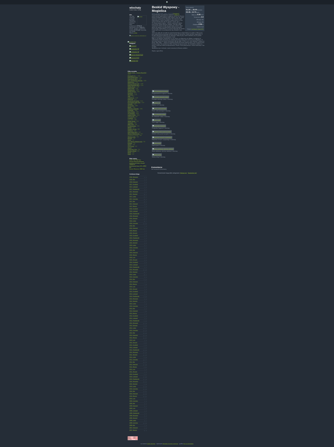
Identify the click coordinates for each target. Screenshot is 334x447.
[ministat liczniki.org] (133, 439)
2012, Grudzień (133, 315)
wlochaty (135, 7)
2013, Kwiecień (133, 311)
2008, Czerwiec (133, 423)
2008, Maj (132, 425)
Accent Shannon (137, 169)
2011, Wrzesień (133, 352)
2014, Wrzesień (133, 269)
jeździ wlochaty (151, 443)
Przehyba (130, 93)
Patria (129, 154)
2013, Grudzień (133, 291)
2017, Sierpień (133, 194)
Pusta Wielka (131, 112)
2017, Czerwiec (133, 199)
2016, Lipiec (132, 221)
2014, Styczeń (133, 289)
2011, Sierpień (133, 354)
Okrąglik (130, 104)
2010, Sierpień (133, 384)
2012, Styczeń (133, 342)
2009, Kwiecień (133, 405)
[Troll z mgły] (156, 120)
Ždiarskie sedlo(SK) (133, 109)
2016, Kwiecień (133, 228)
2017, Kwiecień (133, 204)
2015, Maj (132, 250)
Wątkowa (130, 130)
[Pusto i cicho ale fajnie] (159, 108)
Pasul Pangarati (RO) (133, 85)
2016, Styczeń (133, 233)
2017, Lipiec (132, 196)
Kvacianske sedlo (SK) (134, 102)
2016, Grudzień (133, 208)
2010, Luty (132, 398)
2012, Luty (132, 340)
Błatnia (130, 127)
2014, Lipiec (132, 274)
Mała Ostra (131, 124)
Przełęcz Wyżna (132, 129)
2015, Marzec (133, 255)
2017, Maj (132, 201)
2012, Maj (132, 332)
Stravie (130, 148)
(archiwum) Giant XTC (197, 29)
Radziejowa (131, 82)
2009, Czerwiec (133, 401)
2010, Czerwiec (133, 388)
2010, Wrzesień (133, 381)
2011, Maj (132, 362)
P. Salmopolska (132, 126)
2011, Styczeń (133, 371)
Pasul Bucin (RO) (133, 79)
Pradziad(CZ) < (132, 76)
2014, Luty (132, 286)
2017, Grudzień (133, 184)
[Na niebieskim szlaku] (159, 114)
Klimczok (130, 99)
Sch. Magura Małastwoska (135, 141)
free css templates (188, 443)
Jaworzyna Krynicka (133, 101)
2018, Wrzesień (133, 177)
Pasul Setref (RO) (132, 132)
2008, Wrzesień (133, 415)
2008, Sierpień (133, 418)
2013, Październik (134, 296)
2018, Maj (132, 179)
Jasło (129, 96)
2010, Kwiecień (133, 393)
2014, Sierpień (133, 272)
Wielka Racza (131, 87)
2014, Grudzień (133, 262)
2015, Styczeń (133, 259)
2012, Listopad (133, 318)
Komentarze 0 (176, 13)
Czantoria (130, 118)
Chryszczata (131, 116)
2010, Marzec (133, 396)
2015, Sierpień (133, 242)
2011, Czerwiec (133, 359)
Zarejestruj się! (192, 173)
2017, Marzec (133, 206)
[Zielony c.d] (156, 103)
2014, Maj (132, 279)
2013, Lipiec (132, 303)
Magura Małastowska (134, 134)
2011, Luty (132, 369)
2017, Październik (134, 189)
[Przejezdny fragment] (159, 126)
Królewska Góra (132, 149)
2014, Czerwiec (133, 277)
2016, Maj (132, 225)
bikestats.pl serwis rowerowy (170, 443)
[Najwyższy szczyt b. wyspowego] (162, 137)
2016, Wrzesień (133, 216)
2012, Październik (134, 320)
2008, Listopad (133, 410)
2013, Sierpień (133, 301)
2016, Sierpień (133, 218)
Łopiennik (130, 110)
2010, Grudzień (133, 374)
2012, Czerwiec (133, 330)
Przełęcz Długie (132, 151)
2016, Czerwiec (133, 223)
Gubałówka (131, 98)
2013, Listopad (133, 294)
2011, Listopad (133, 347)
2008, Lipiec (132, 420)
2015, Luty (132, 257)
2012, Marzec (133, 337)
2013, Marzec (133, 313)
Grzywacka (131, 146)
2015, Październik (134, 238)
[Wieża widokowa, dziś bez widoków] (163, 149)
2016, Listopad (133, 211)
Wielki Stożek (131, 121)
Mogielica (130, 94)
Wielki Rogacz (132, 91)
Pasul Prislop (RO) (133, 77)
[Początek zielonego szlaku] (160, 97)
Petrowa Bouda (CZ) (133, 83)
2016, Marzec (133, 230)
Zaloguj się (183, 173)
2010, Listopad (133, 376)
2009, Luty (132, 408)
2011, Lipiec (132, 357)
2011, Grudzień (133, 345)
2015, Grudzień (133, 235)
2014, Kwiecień (133, 281)
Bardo (129, 152)
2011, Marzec (133, 367)
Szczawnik (131, 105)
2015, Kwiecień (133, 252)
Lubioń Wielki (132, 115)
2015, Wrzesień (133, 240)
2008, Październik (134, 413)
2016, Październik (134, 213)
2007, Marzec (133, 430)
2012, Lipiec (132, 328)
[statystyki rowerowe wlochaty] (137, 35)
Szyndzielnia (131, 113)
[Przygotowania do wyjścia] (160, 91)
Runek (129, 107)
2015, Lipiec (132, 245)
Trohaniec (130, 123)
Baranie (130, 138)
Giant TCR (135, 160)
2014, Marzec (133, 284)
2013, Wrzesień (133, 298)
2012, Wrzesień (133, 323)
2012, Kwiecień (133, 335)
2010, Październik (134, 379)
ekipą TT (177, 14)
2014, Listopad (133, 264)
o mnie (135, 33)
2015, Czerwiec (133, 247)
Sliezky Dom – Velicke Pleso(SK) (137, 73)
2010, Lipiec (132, 386)
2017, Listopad (133, 186)
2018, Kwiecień (133, 182)
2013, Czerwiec (133, 306)
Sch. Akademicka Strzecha (135, 80)
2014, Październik (134, 267)
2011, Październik (134, 350)
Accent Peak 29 (136, 161)
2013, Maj (132, 308)
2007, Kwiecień (133, 427)
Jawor (129, 140)
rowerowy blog (135, 10)
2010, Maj (132, 391)
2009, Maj (132, 403)
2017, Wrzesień (133, 191)
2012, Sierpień (133, 325)
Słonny (130, 144)
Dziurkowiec (131, 90)
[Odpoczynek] (157, 143)
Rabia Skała (131, 88)
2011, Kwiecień (133, 364)
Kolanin (130, 143)
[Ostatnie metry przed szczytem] (162, 131)
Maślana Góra (131, 137)
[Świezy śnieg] (157, 154)
